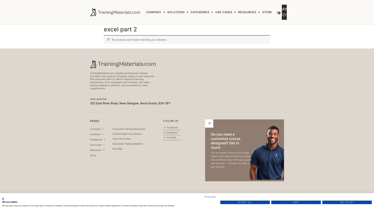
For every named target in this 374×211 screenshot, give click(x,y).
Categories (200, 12)
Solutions (176, 12)
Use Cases (223, 12)
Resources (247, 12)
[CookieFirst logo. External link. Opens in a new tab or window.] (3, 199)
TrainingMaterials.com (119, 12)
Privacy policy (210, 197)
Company (153, 12)
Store (267, 12)
